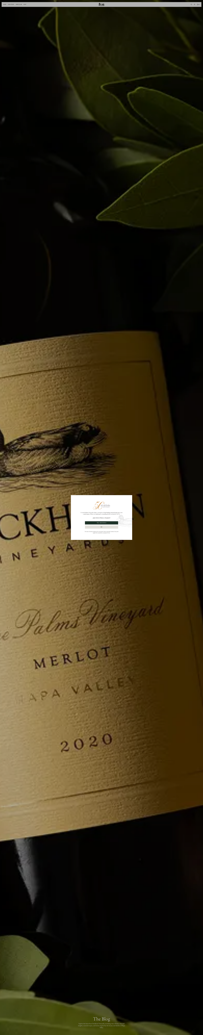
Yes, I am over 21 (101, 522)
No (101, 527)
